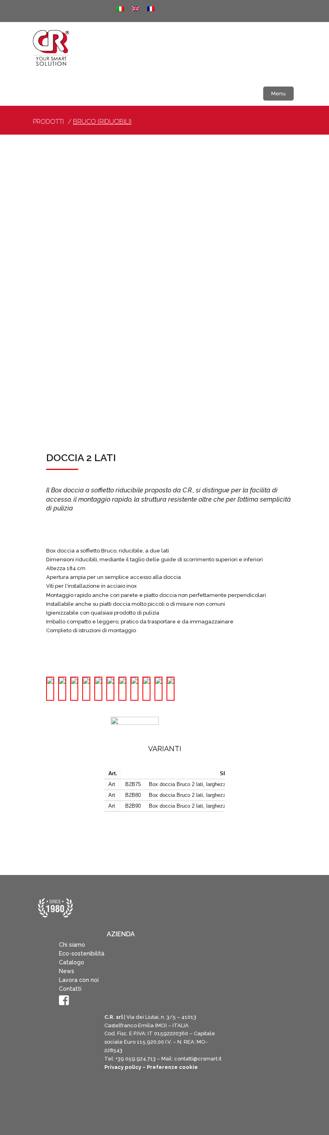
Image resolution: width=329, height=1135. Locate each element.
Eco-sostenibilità (81, 953)
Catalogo (71, 962)
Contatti (70, 989)
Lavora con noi (79, 980)
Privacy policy (122, 1067)
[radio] (50, 689)
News (66, 971)
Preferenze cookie (172, 1067)
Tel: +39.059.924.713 (130, 1059)
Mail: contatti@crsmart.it (191, 1059)
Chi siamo (72, 945)
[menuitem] (120, 9)
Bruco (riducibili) (102, 121)
